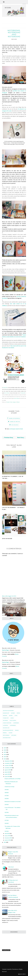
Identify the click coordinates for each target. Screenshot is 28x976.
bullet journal (13, 720)
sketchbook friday (7, 737)
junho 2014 (7, 774)
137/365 (7, 795)
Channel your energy (9, 786)
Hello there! (11, 867)
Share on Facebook (14, 418)
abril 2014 (7, 833)
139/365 (7, 789)
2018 (5, 750)
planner (10, 732)
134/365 (7, 804)
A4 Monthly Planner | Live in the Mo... (12, 477)
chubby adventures (7, 722)
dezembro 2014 (8, 761)
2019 (5, 747)
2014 (5, 758)
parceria (17, 730)
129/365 (7, 812)
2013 (5, 842)
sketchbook (13, 735)
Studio (21, 428)
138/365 (7, 792)
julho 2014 (7, 772)
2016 (5, 754)
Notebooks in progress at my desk (13, 801)
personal (5, 732)
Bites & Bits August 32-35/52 (9, 596)
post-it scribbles (6, 735)
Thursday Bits (5, 387)
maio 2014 (7, 776)
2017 (5, 752)
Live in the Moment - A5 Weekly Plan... (13, 508)
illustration (5, 725)
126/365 (7, 823)
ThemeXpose (15, 969)
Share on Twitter (15, 421)
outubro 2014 (8, 765)
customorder (16, 722)
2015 (5, 756)
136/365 (7, 798)
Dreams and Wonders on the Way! (13, 778)
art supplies (5, 720)
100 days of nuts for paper (8, 710)
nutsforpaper (12, 428)
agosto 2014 (8, 769)
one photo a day (6, 727)
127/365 (7, 820)
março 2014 (7, 835)
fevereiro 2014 (8, 838)
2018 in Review (7, 538)
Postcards (5, 715)
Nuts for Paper (16, 398)
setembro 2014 (8, 767)
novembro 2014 (8, 763)
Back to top (21, 974)
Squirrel (17, 428)
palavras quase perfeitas (8, 730)
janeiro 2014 (8, 840)
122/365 (7, 831)
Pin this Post (14, 424)
